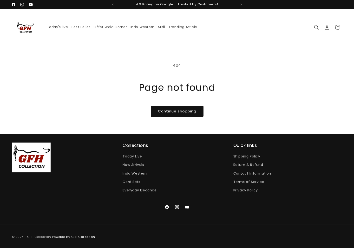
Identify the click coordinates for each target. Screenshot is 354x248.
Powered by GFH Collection (73, 237)
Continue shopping (177, 111)
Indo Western (135, 173)
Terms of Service (248, 181)
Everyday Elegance (140, 190)
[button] (316, 27)
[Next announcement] (241, 4)
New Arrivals (133, 165)
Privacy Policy (245, 190)
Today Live (132, 156)
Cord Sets (131, 181)
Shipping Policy (246, 156)
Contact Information (252, 173)
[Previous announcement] (112, 4)
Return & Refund (248, 165)
